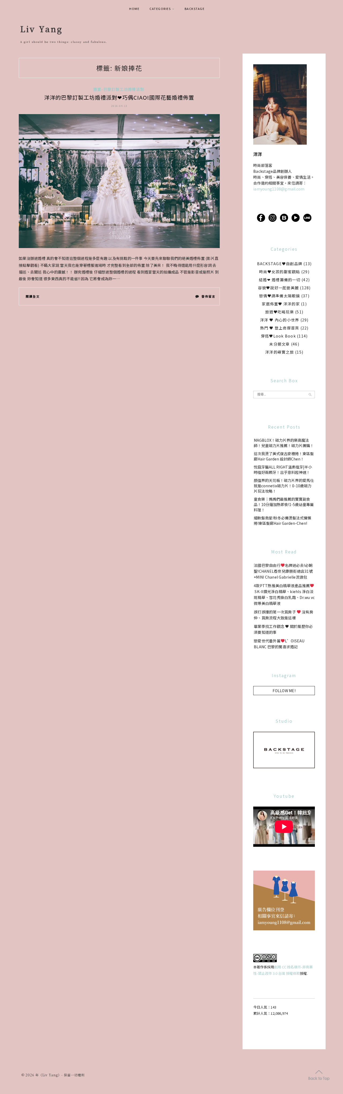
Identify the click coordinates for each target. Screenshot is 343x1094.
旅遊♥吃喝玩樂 (279, 311)
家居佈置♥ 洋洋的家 (281, 303)
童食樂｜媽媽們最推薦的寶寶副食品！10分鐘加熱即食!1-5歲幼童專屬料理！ (284, 504)
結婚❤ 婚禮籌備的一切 (279, 279)
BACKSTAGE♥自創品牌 (280, 263)
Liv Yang (41, 29)
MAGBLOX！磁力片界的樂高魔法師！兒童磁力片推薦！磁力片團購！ (284, 442)
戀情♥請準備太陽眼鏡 (279, 295)
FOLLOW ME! (284, 690)
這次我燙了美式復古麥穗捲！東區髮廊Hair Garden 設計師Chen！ (284, 456)
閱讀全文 (33, 296)
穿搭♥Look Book (278, 336)
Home (134, 8)
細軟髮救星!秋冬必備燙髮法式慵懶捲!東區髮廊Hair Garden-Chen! (282, 520)
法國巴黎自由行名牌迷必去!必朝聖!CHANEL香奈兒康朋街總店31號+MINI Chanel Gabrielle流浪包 (283, 571)
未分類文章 (279, 344)
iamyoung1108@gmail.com (279, 189)
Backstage (195, 8)
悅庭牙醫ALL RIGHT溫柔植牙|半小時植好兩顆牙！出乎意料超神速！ (283, 469)
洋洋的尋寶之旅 (279, 352)
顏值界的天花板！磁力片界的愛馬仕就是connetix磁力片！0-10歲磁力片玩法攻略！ (284, 486)
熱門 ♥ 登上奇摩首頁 (279, 328)
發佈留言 (208, 297)
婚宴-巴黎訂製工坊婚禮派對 (118, 89)
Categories (160, 8)
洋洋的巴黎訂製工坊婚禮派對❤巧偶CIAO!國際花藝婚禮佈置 (119, 97)
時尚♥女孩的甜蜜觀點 (279, 271)
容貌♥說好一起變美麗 (278, 287)
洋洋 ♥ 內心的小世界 (279, 320)
